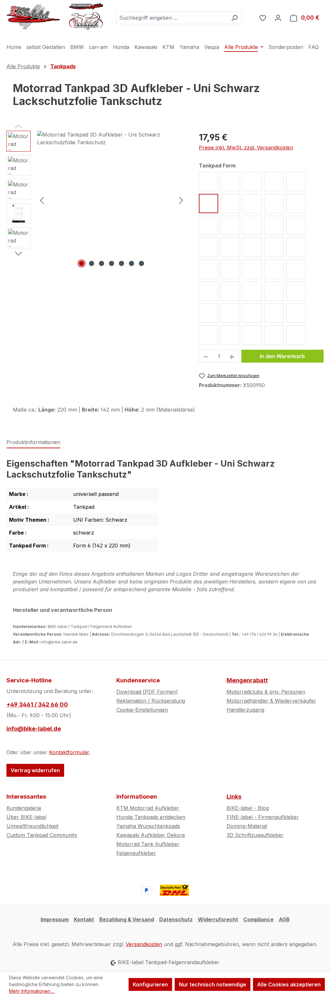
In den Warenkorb (282, 356)
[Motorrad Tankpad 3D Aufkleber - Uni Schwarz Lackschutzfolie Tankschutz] (111, 200)
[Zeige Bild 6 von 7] (131, 263)
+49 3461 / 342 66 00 (37, 704)
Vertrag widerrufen (35, 770)
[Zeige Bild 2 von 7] (91, 263)
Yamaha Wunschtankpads (148, 826)
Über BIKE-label (26, 817)
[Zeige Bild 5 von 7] (121, 263)
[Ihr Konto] (278, 17)
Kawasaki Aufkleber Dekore (150, 835)
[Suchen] (234, 17)
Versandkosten (144, 944)
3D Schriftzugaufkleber (255, 835)
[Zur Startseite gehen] (54, 16)
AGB (284, 919)
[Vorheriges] (42, 199)
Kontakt (84, 919)
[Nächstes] (181, 199)
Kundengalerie (23, 808)
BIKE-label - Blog (248, 808)
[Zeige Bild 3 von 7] (101, 263)
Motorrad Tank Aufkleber (148, 844)
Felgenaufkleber (136, 853)
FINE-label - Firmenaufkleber (263, 817)
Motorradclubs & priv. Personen (266, 691)
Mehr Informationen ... (31, 991)
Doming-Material (247, 826)
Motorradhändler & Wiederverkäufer (271, 701)
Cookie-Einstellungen (142, 710)
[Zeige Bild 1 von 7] (81, 263)
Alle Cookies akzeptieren (289, 984)
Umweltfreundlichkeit (32, 826)
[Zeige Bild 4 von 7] (111, 263)
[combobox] (171, 17)
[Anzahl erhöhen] (232, 356)
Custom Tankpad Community (41, 835)
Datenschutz (176, 919)
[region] (96, 200)
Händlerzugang (245, 710)
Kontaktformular (69, 752)
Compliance (258, 919)
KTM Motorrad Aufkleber (147, 808)
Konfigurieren (150, 984)
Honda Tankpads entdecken (150, 817)
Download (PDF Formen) (147, 691)
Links (234, 796)
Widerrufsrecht (218, 919)
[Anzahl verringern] (205, 356)
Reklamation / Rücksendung (150, 701)
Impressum (55, 919)
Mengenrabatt (247, 680)
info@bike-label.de (33, 728)
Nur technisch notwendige (212, 984)
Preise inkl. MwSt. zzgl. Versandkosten (246, 147)
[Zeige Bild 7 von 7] (141, 263)
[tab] (33, 442)
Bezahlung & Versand (126, 919)
